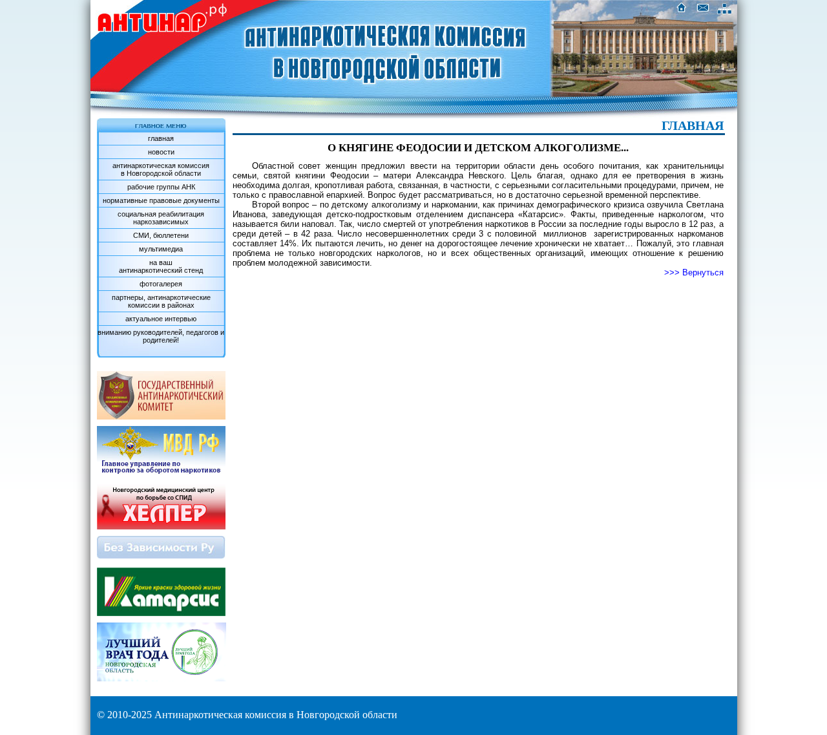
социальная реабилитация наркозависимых (161, 218)
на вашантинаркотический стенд (161, 266)
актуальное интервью (160, 319)
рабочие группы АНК (161, 187)
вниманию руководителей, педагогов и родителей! (161, 336)
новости (161, 152)
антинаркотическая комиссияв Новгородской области (160, 169)
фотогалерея (161, 284)
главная (161, 138)
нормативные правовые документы (161, 200)
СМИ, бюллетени (161, 235)
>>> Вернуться (694, 272)
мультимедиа (161, 249)
